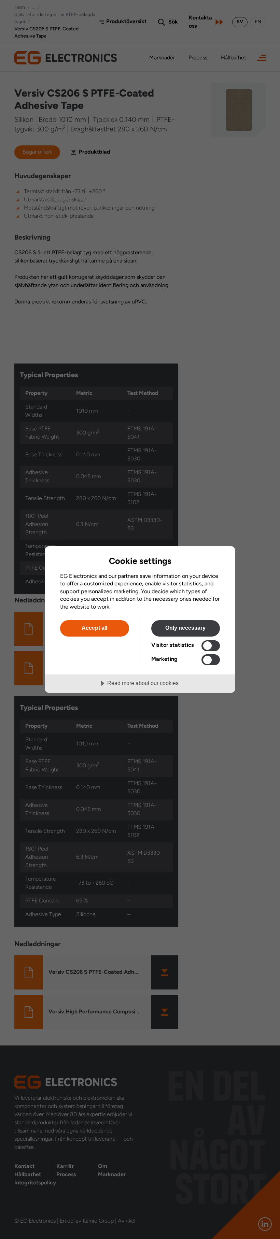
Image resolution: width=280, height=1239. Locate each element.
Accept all (94, 628)
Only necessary (185, 628)
